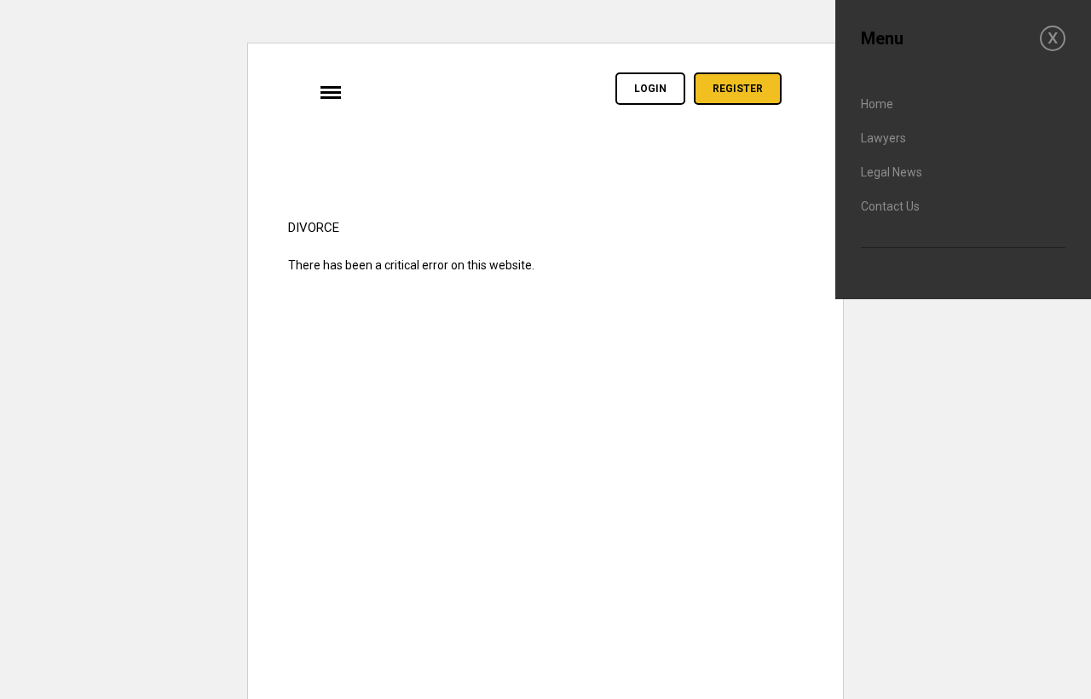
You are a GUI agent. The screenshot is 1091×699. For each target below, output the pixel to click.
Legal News (891, 172)
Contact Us (890, 206)
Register (738, 89)
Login (650, 89)
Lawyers (883, 138)
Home (877, 104)
